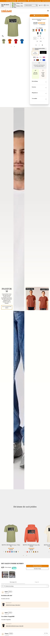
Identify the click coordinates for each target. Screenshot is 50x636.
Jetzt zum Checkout (43, 53)
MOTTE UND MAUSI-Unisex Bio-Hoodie (31, 545)
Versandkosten (43, 24)
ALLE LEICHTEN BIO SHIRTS (6, 307)
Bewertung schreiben (37, 565)
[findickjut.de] (6, 11)
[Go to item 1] (5, 574)
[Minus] (36, 45)
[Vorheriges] (2, 25)
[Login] (44, 5)
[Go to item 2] (12, 574)
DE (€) (48, 5)
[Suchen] (36, 5)
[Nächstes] (23, 25)
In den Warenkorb (35, 53)
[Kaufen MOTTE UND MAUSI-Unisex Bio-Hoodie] (31, 533)
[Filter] (2, 586)
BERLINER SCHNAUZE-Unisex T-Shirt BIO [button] (14, 626)
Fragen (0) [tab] (37, 582)
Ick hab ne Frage (37, 568)
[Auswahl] (42, 45)
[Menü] (48, 11)
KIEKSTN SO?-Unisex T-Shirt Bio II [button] (13, 605)
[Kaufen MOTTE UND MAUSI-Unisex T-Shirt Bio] (11, 533)
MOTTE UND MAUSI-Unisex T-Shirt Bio (11, 545)
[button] (41, 23)
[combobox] (30, 5)
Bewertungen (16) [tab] (13, 582)
